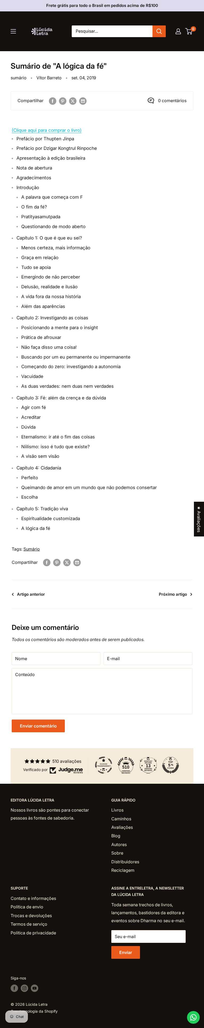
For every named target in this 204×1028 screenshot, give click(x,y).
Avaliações (122, 827)
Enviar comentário (38, 726)
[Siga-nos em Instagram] (24, 988)
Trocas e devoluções (31, 915)
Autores (119, 844)
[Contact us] (193, 1017)
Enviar (125, 952)
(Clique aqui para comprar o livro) (47, 130)
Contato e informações (33, 898)
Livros (117, 810)
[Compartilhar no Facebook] (52, 101)
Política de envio (27, 906)
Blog (115, 835)
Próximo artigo (173, 594)
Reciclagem (122, 870)
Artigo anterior (31, 594)
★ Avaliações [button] (199, 519)
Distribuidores (125, 861)
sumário (19, 77)
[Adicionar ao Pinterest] (62, 101)
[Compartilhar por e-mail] (83, 101)
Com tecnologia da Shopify (34, 1011)
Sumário (31, 549)
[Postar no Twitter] (72, 101)
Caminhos (121, 818)
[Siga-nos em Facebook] (14, 988)
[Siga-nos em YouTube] (34, 988)
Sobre (117, 853)
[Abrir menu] (13, 31)
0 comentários (172, 100)
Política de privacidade (33, 932)
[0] (189, 31)
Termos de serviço (29, 924)
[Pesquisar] (159, 31)
